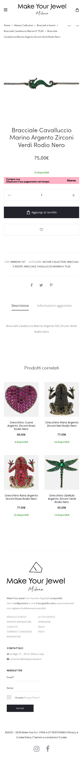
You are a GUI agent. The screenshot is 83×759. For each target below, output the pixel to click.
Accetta (27, 697)
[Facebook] (47, 749)
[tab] (20, 305)
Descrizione (20, 305)
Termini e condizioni (45, 737)
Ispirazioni (44, 621)
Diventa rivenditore (19, 621)
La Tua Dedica (46, 617)
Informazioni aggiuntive (54, 305)
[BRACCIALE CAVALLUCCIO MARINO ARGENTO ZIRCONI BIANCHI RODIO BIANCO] (69, 25)
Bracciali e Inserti (46, 25)
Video (41, 626)
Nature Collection (23, 25)
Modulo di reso (16, 617)
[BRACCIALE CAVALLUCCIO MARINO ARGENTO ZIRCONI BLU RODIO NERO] (75, 25)
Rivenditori (13, 636)
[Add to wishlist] (41, 229)
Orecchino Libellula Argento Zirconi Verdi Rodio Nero (62, 499)
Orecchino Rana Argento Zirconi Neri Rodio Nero (62, 424)
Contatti (12, 626)
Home (7, 25)
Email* (10, 677)
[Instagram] (36, 749)
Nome (10, 688)
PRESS (41, 631)
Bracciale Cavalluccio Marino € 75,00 (23, 31)
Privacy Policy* (32, 697)
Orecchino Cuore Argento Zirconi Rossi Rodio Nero (21, 426)
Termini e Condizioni (19, 631)
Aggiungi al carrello (44, 212)
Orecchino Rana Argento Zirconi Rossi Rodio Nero (21, 497)
